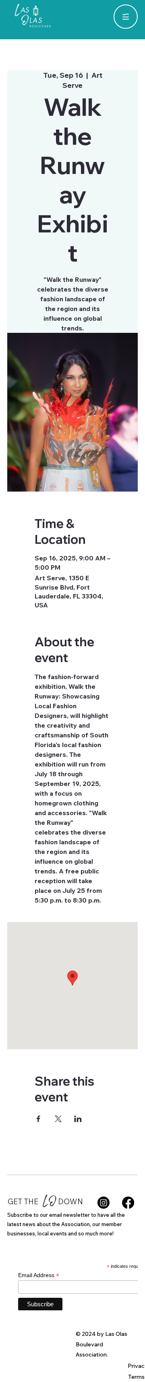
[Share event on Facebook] (38, 1119)
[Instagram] (103, 1203)
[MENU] (126, 16)
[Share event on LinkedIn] (78, 1119)
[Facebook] (128, 1203)
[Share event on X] (58, 1119)
